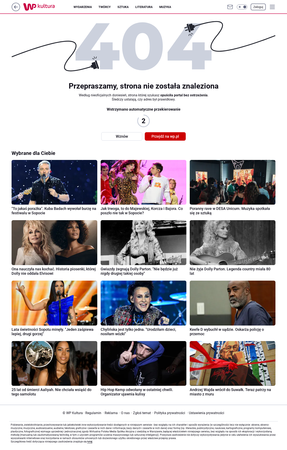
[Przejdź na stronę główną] (16, 10)
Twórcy (105, 7)
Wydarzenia (83, 7)
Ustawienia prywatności (205, 413)
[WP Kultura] (48, 7)
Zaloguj (258, 7)
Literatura (144, 7)
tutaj (89, 441)
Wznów (122, 136)
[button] (242, 6)
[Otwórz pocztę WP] (230, 7)
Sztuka (123, 7)
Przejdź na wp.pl (165, 136)
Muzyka (165, 7)
